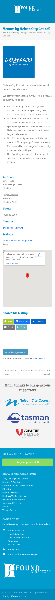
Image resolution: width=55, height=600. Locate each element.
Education (7, 489)
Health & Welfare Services (14, 496)
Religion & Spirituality (12, 482)
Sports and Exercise (11, 503)
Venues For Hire (10, 510)
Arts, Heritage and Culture (15, 478)
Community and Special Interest (17, 485)
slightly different (10, 596)
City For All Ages (9, 372)
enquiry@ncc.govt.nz (13, 227)
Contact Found (38, 358)
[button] (27, 18)
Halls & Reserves (10, 492)
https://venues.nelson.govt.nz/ (18, 240)
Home (5, 32)
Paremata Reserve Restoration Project (35, 372)
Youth (5, 506)
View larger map (12, 263)
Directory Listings (18, 32)
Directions (39, 257)
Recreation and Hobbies (14, 499)
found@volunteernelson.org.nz (23, 554)
